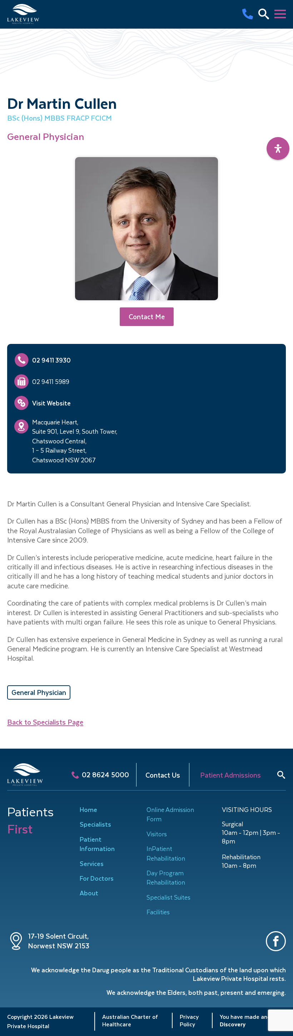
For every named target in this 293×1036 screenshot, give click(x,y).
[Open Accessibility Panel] (278, 148)
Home (88, 809)
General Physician (38, 692)
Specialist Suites (168, 897)
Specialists (95, 824)
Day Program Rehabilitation (165, 877)
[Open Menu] (280, 14)
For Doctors (97, 878)
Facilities (158, 912)
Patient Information (97, 843)
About (89, 893)
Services (92, 864)
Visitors (156, 834)
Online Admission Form (170, 814)
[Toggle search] (281, 774)
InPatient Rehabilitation (165, 853)
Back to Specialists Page (45, 722)
